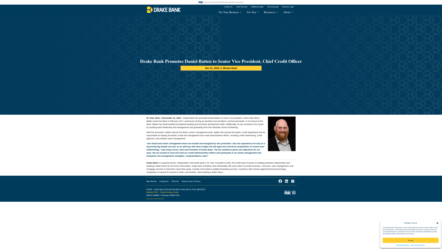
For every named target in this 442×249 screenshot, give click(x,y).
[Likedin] (286, 181)
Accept (410, 240)
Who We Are (151, 181)
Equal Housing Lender (169, 192)
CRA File (175, 181)
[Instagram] (293, 181)
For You (252, 12)
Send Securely (241, 7)
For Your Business (229, 12)
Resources (270, 12)
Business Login (288, 7)
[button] (437, 223)
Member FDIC (152, 192)
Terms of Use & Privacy (417, 245)
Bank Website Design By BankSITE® (155, 198)
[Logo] (163, 10)
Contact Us (228, 7)
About (287, 12)
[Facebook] (280, 181)
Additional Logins (257, 7)
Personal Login (273, 7)
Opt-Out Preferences (402, 245)
